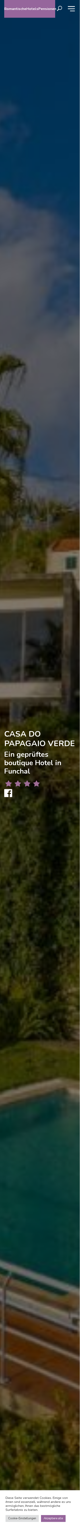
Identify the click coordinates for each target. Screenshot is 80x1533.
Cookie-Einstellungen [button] (22, 1518)
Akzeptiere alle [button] (53, 1518)
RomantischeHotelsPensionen (29, 8)
